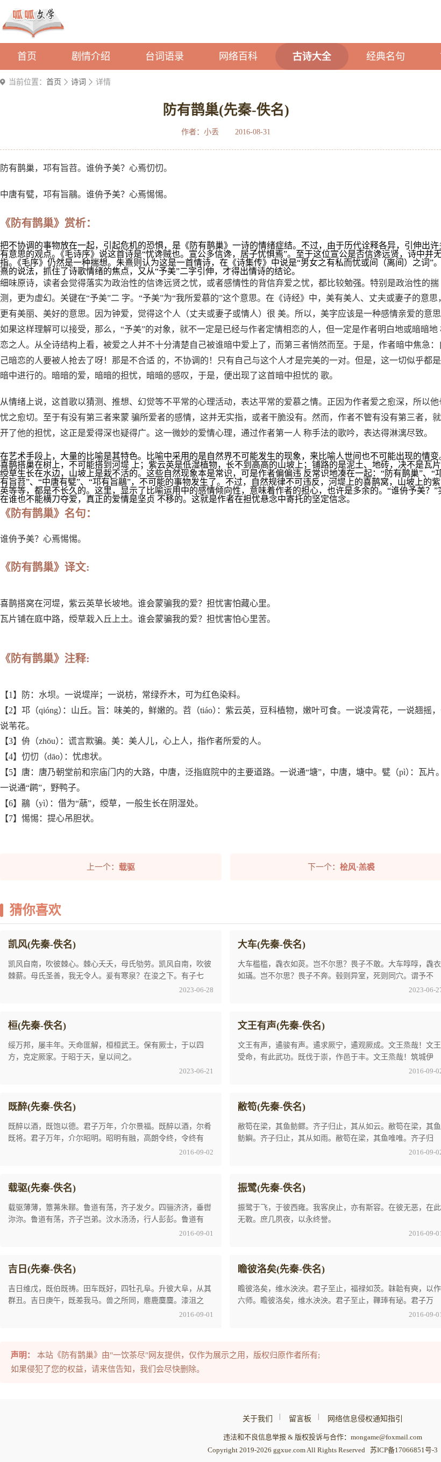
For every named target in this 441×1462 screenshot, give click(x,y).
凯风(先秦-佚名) (42, 944)
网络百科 (238, 56)
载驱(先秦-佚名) (42, 1187)
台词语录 (164, 56)
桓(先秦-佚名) (37, 1025)
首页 (27, 56)
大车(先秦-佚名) (271, 944)
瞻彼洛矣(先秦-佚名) (281, 1269)
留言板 (300, 1419)
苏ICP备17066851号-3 (404, 1450)
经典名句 (385, 56)
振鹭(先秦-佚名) (271, 1187)
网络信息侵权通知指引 (365, 1419)
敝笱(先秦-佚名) (271, 1106)
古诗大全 (312, 56)
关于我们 (258, 1419)
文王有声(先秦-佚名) (281, 1025)
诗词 (78, 82)
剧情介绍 (91, 56)
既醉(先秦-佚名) (42, 1106)
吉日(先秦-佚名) (42, 1269)
